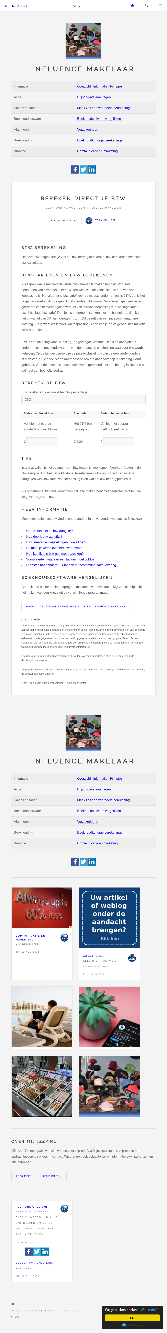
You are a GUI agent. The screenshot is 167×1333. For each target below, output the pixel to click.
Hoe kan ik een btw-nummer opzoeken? (55, 553)
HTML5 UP (40, 1311)
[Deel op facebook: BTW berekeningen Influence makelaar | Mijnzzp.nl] (75, 172)
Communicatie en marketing (97, 151)
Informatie (100, 86)
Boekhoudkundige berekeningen (100, 140)
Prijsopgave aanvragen (94, 97)
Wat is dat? (149, 1309)
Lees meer (24, 1176)
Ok (132, 1317)
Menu (160, 5)
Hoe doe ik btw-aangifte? (44, 536)
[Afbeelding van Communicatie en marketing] (42, 909)
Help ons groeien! (31, 1206)
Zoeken (146, 5)
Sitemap (16, 1317)
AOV (77, 6)
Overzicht (84, 86)
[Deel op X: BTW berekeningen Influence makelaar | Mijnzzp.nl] (84, 172)
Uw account (132, 5)
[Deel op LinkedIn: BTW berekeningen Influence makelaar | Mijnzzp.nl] (92, 172)
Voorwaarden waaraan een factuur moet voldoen (61, 559)
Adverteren (93, 955)
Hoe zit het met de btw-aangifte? (49, 531)
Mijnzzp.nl (16, 6)
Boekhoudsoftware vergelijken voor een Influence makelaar (76, 606)
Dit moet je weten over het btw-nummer (54, 548)
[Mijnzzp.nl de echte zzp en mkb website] (83, 41)
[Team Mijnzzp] (64, 937)
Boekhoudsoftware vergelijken (99, 118)
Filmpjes (116, 86)
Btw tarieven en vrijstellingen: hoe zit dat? (56, 542)
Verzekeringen (87, 129)
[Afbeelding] (42, 1018)
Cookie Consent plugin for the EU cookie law (132, 1325)
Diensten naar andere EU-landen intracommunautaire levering (71, 565)
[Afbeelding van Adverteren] (109, 919)
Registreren (52, 1176)
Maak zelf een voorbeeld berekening (103, 108)
